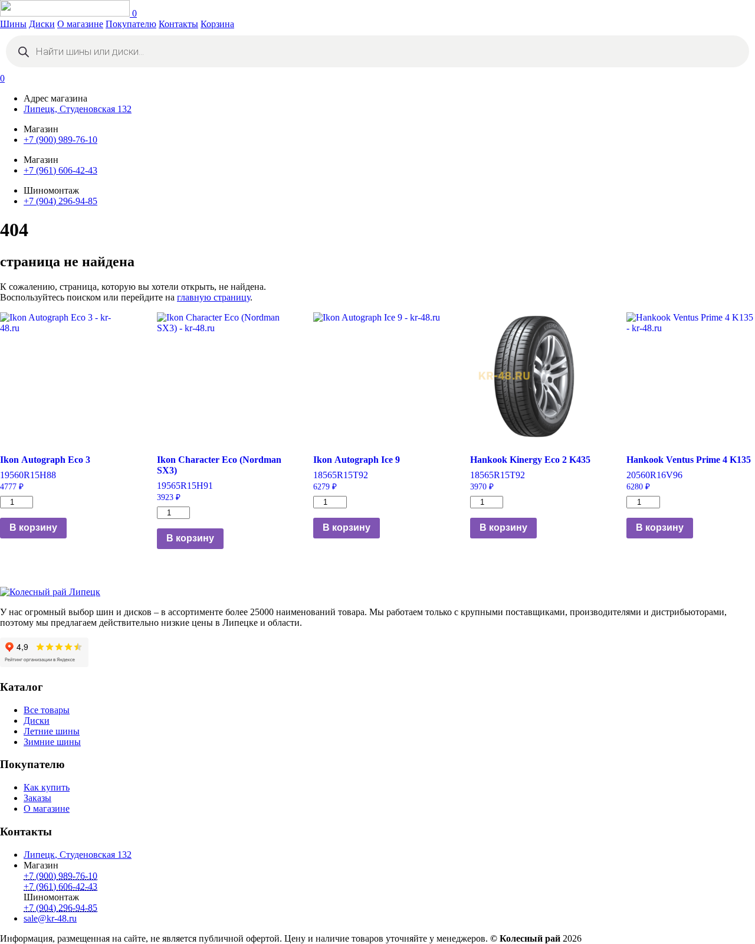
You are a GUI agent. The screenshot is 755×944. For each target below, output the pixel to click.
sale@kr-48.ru (50, 918)
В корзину (33, 527)
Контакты (178, 24)
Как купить (47, 787)
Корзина (217, 24)
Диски (42, 24)
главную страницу (213, 297)
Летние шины (52, 731)
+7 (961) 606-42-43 (60, 170)
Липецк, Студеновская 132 (78, 109)
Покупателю (131, 24)
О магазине (80, 24)
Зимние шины (52, 742)
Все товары (47, 710)
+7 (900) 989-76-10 (60, 140)
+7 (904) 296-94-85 (60, 201)
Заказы (37, 798)
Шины (13, 24)
